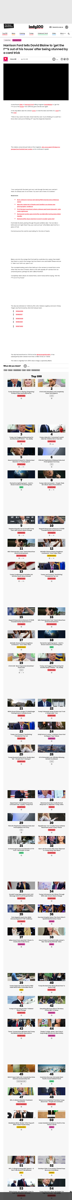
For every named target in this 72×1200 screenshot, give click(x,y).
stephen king (21, 532)
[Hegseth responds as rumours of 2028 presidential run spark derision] (51, 519)
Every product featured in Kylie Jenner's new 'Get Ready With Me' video (51, 941)
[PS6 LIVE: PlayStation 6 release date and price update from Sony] (51, 451)
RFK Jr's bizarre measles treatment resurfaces (21, 1100)
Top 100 (4, 33)
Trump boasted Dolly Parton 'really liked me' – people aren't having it (21, 758)
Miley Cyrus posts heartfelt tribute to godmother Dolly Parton (21, 941)
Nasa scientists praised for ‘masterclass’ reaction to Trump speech (21, 461)
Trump (31, 33)
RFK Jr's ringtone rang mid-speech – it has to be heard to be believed (21, 1169)
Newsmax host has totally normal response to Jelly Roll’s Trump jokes (51, 803)
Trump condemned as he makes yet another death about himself (21, 575)
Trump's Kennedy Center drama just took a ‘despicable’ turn (51, 712)
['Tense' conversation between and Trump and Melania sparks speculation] (21, 1022)
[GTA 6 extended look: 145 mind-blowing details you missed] (51, 748)
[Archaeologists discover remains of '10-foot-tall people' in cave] (21, 839)
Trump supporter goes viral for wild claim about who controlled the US (21, 986)
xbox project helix (21, 1081)
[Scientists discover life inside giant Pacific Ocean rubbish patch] (51, 1068)
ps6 (52, 464)
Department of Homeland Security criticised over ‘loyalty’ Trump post (21, 803)
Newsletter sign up (58, 27)
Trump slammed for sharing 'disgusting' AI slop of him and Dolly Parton (21, 392)
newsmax (51, 807)
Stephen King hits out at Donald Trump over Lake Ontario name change (21, 529)
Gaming (22, 33)
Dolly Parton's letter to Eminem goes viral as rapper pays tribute (51, 735)
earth (21, 487)
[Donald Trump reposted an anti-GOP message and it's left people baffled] (21, 885)
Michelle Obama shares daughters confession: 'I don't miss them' (51, 552)
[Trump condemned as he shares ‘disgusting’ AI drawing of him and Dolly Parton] (21, 382)
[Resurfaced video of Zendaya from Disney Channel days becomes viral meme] (51, 1159)
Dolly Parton (52, 830)
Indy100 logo (36, 27)
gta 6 (51, 395)
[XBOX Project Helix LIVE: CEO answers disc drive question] (21, 1068)
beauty (51, 944)
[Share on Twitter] (64, 59)
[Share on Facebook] (62, 59)
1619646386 (19, 311)
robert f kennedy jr (21, 1104)
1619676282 (19, 326)
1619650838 (19, 318)
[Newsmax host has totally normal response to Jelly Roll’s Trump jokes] (51, 794)
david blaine (17, 370)
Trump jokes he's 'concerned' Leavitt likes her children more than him (52, 438)
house (22, 106)
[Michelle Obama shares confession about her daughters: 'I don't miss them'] (51, 542)
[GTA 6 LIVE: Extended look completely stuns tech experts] (51, 382)
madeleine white (21, 1127)
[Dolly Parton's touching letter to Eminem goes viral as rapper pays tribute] (51, 725)
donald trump (51, 441)
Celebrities (7, 40)
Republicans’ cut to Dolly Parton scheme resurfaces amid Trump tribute (51, 826)
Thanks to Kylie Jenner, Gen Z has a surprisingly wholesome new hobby (51, 1032)
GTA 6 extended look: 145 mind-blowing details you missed (51, 758)
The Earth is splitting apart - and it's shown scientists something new (21, 483)
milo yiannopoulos (21, 555)
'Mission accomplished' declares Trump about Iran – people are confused (51, 1100)
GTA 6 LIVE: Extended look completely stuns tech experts (51, 392)
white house (21, 715)
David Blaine (48, 104)
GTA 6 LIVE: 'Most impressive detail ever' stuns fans (21, 666)
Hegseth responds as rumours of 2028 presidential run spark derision (51, 529)
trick (14, 113)
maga (21, 989)
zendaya (52, 1172)
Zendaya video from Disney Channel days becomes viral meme (51, 1169)
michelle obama (51, 555)
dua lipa (52, 921)
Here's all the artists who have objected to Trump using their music (51, 849)
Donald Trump (21, 395)
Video (54, 33)
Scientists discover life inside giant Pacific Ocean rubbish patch (51, 1078)
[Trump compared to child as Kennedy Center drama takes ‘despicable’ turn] (51, 702)
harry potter (51, 1012)
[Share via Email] (67, 59)
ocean (51, 1081)
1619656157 (19, 314)
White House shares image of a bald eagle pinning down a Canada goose (21, 712)
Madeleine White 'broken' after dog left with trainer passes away (21, 1123)
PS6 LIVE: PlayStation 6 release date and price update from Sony (52, 461)
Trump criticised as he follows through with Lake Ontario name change (51, 895)
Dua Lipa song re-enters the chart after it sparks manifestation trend (51, 918)
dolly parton (52, 738)
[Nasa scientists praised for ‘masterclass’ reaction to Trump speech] (21, 451)
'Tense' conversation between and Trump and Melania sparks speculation (21, 1032)
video (21, 104)
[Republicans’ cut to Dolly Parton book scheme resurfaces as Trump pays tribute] (51, 816)
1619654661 (19, 322)
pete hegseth (51, 532)
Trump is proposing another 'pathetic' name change (21, 1009)
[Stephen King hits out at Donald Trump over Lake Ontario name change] (21, 519)
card (57, 111)
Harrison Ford (29, 104)
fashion (51, 1127)
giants (21, 853)
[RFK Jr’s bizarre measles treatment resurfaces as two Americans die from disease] (21, 1091)
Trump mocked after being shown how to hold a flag (51, 986)
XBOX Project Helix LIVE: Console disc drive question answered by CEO (21, 1078)
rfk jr (21, 1172)
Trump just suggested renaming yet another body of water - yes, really (21, 438)
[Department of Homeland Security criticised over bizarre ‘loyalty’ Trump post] (21, 794)
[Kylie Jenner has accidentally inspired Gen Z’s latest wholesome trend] (51, 1022)
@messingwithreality (43, 354)
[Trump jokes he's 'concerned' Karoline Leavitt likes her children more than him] (51, 428)
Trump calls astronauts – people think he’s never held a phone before (51, 483)
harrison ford (17, 40)
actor (34, 111)
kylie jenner (52, 1035)
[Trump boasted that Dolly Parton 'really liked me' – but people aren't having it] (21, 748)
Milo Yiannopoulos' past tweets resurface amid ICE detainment (21, 552)
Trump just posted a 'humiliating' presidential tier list (52, 575)
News (13, 33)
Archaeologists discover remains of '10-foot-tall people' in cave (21, 849)
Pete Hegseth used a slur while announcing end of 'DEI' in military (21, 918)
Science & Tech (43, 33)
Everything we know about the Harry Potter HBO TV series (51, 1009)
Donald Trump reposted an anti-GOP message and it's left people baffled (21, 895)
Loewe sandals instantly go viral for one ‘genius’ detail (51, 1123)
